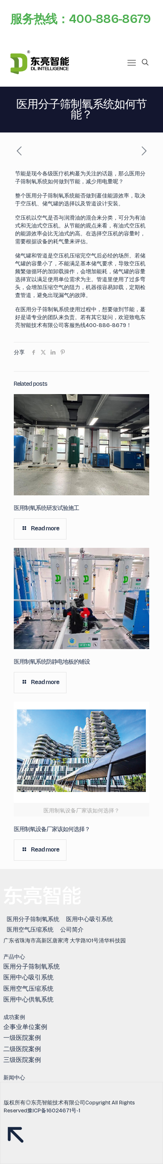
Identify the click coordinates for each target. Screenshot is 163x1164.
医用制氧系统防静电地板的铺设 (52, 661)
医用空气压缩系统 (30, 929)
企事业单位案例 (25, 1027)
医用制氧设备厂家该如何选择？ (52, 829)
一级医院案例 (22, 1038)
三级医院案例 (22, 1060)
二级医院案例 (22, 1049)
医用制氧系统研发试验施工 (46, 508)
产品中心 (14, 957)
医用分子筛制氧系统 (33, 919)
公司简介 (72, 929)
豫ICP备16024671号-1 (53, 1110)
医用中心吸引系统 (89, 919)
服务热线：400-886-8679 (80, 19)
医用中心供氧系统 (28, 999)
